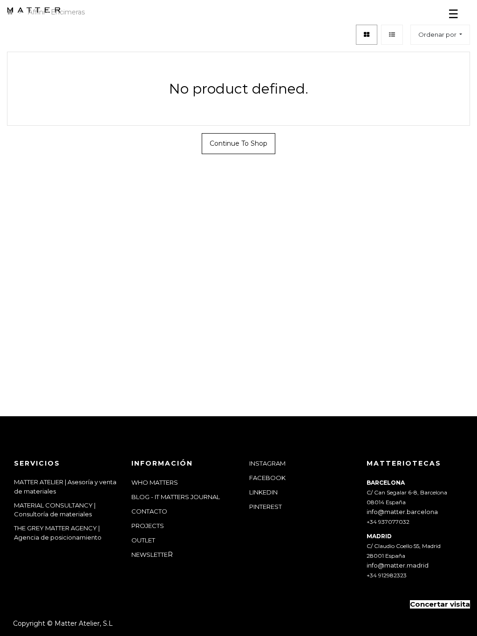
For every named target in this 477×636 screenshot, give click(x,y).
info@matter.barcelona (402, 511)
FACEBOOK (267, 477)
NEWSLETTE (149, 554)
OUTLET (143, 540)
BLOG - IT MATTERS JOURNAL (175, 497)
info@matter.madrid (398, 565)
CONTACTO (149, 511)
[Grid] (366, 35)
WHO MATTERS (154, 482)
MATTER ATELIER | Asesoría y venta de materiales (65, 486)
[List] (392, 35)
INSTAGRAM (267, 463)
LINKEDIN (263, 492)
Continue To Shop (238, 143)
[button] (440, 35)
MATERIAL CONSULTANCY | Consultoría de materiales (54, 509)
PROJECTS (147, 525)
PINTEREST (265, 506)
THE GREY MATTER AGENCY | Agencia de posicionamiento (58, 532)
